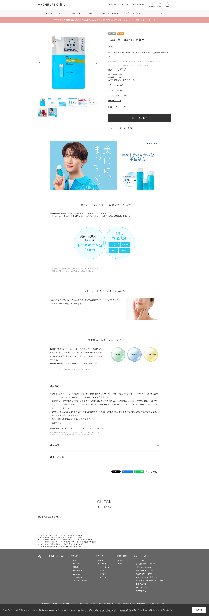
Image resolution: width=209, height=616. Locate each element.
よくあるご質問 (142, 587)
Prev (39, 63)
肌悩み (120, 560)
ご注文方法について (144, 567)
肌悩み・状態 (121, 556)
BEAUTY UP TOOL (81, 581)
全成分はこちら (114, 101)
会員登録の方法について (146, 564)
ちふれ (75, 560)
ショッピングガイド (138, 5)
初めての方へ (113, 5)
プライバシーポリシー (86, 604)
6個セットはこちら (115, 90)
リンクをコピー (153, 472)
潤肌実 (76, 567)
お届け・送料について (144, 574)
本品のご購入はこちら (117, 96)
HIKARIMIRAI (78, 571)
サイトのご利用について (158, 604)
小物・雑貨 (102, 571)
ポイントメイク (103, 567)
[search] (161, 13)
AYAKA (76, 564)
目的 (120, 564)
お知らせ (125, 5)
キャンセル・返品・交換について (148, 577)
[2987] (42, 102)
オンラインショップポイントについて (150, 581)
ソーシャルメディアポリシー (109, 604)
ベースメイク (103, 564)
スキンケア (102, 560)
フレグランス (103, 577)
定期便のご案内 (142, 584)
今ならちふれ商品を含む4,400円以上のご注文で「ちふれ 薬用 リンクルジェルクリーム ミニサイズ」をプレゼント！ (104, 20)
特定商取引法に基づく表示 (134, 604)
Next (96, 63)
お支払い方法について (145, 571)
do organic (78, 574)
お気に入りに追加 (126, 128)
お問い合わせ (141, 591)
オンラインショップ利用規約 (63, 604)
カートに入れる (139, 118)
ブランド (74, 556)
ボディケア (102, 574)
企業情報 (45, 604)
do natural (77, 577)
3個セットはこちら (115, 85)
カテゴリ (99, 556)
